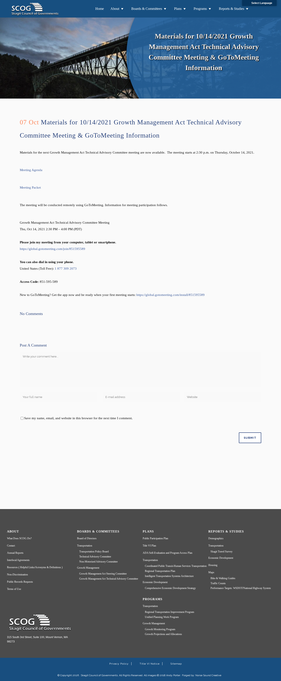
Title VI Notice (150, 663)
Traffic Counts (218, 583)
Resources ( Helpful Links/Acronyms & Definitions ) (35, 567)
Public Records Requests (20, 581)
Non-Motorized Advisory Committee (98, 561)
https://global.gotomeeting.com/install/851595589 (170, 295)
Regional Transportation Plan (160, 571)
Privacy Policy (119, 663)
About (114, 9)
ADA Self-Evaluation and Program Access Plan (167, 552)
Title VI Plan (149, 545)
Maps (211, 572)
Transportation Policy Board (94, 551)
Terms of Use (14, 589)
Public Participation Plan (155, 538)
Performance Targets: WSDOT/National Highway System (241, 588)
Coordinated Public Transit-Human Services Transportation (176, 566)
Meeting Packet (30, 187)
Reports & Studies (231, 9)
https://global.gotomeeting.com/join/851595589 (52, 249)
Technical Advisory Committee (95, 556)
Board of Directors (87, 538)
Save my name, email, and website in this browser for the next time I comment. (78, 418)
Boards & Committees (146, 9)
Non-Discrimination (17, 574)
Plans (178, 9)
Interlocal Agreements (18, 560)
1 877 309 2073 (66, 268)
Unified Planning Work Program (162, 617)
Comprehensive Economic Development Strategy (170, 588)
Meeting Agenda (31, 170)
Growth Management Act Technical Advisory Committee (108, 578)
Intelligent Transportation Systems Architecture (169, 576)
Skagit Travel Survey (221, 551)
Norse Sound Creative (208, 675)
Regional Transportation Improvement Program (169, 612)
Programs (200, 9)
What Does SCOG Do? (19, 538)
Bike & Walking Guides (223, 578)
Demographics (215, 538)
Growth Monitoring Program (160, 629)
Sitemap (176, 663)
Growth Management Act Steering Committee (103, 573)
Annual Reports (15, 552)
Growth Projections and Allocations (163, 634)
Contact (11, 545)
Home (99, 9)
